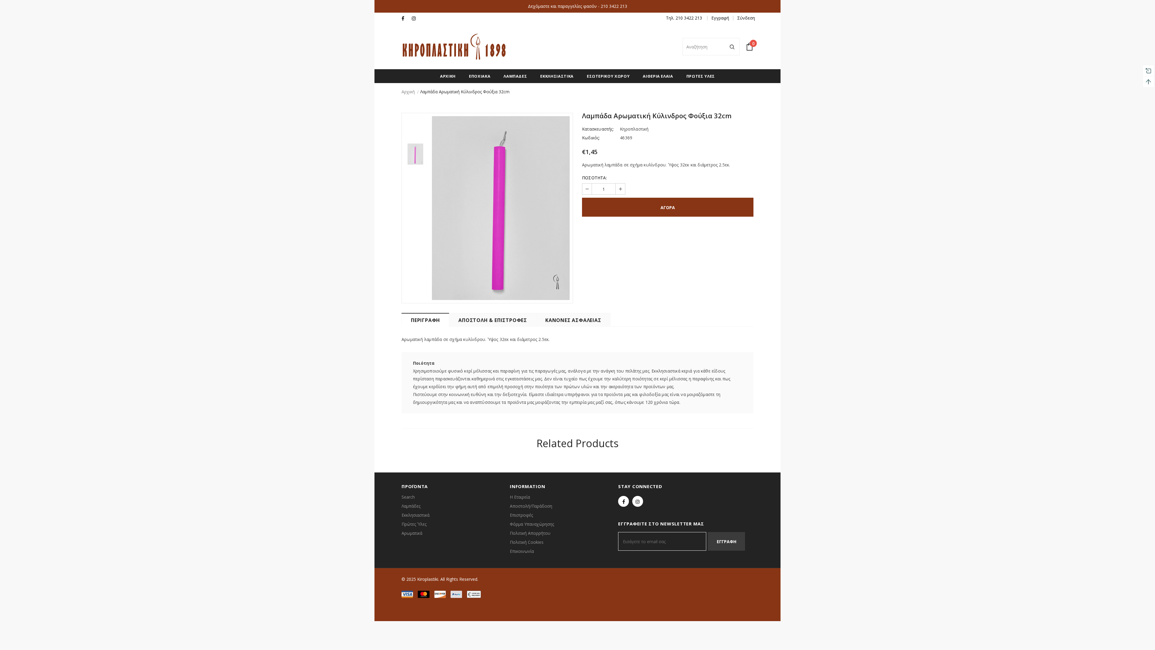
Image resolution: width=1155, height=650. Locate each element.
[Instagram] (415, 18)
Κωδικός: (591, 138)
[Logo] (454, 46)
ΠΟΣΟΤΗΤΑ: (594, 178)
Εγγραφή (720, 18)
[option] (501, 208)
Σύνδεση (746, 18)
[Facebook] (405, 18)
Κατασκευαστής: (598, 129)
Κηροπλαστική (634, 129)
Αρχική (408, 91)
